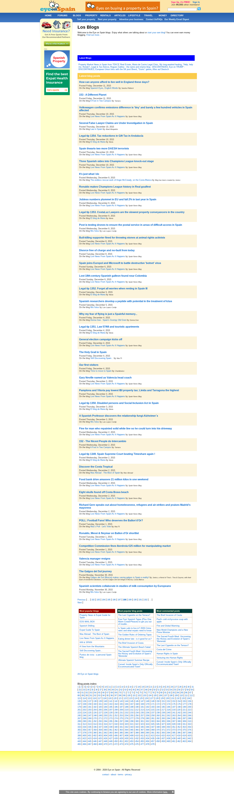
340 (116, 727)
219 (173, 710)
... (88, 599)
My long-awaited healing (171, 64)
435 (152, 738)
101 (134, 695)
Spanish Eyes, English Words (104, 88)
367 (142, 730)
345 (142, 727)
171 (152, 704)
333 (79, 727)
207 (110, 710)
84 (178, 692)
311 (79, 724)
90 (87, 695)
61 (83, 692)
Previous (82, 599)
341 (121, 727)
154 (179, 701)
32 (80, 690)
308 (179, 721)
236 (147, 712)
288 (189, 718)
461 (173, 741)
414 (158, 735)
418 (179, 735)
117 (99, 698)
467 (89, 744)
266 (189, 715)
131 (172, 698)
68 (112, 692)
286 (179, 718)
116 (94, 698)
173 (163, 704)
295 (110, 721)
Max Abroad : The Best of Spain (105, 473)
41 (117, 690)
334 (84, 727)
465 (79, 744)
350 (168, 727)
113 (79, 698)
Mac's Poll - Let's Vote (100, 526)
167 (131, 704)
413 (152, 735)
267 (79, 718)
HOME (48, 15)
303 (152, 721)
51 (158, 690)
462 (179, 741)
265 (184, 715)
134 (188, 698)
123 (130, 698)
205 (100, 710)
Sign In (196, 2)
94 (103, 695)
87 (190, 692)
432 (137, 738)
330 (179, 724)
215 (152, 710)
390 (147, 732)
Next (80, 602)
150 (158, 701)
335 (89, 727)
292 (95, 721)
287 (184, 718)
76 (145, 692)
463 (184, 741)
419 (184, 735)
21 (151, 687)
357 (89, 730)
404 (105, 735)
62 (87, 692)
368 (147, 730)
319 (121, 724)
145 (131, 701)
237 (152, 712)
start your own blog (156, 32)
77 (149, 692)
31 (192, 687)
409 (131, 735)
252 (116, 715)
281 (152, 718)
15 (126, 687)
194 (158, 707)
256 (137, 715)
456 (147, 741)
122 (125, 698)
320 (126, 724)
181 (89, 707)
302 (147, 721)
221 (184, 710)
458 (158, 741)
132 (178, 698)
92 (95, 695)
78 (153, 692)
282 (158, 718)
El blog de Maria (97, 142)
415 (163, 735)
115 (89, 698)
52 (163, 690)
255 (131, 715)
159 (89, 704)
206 (105, 710)
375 (184, 730)
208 (116, 710)
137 (89, 701)
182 (93, 599)
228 (105, 712)
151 (163, 701)
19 (143, 687)
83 (174, 692)
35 (92, 690)
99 (124, 695)
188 (124, 599)
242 (179, 712)
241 (173, 712)
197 (173, 707)
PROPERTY (91, 15)
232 (126, 712)
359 (100, 730)
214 (147, 710)
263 (173, 715)
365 (131, 730)
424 (95, 738)
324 (147, 724)
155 (184, 701)
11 (110, 687)
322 (136, 724)
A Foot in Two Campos (100, 101)
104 (150, 695)
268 (84, 718)
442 (189, 738)
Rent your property (107, 19)
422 (84, 738)
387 (131, 732)
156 (189, 701)
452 (126, 741)
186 (114, 599)
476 (137, 744)
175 (173, 704)
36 (96, 690)
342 (126, 727)
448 (105, 741)
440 (179, 738)
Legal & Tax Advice (100, 67)
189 (129, 599)
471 (110, 744)
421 (79, 738)
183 (98, 599)
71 (124, 692)
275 (121, 718)
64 (95, 692)
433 (142, 738)
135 (79, 701)
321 (131, 724)
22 (155, 687)
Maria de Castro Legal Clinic (145, 64)
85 (182, 692)
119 (109, 698)
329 (173, 724)
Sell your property (86, 19)
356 (84, 730)
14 (122, 687)
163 (110, 704)
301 (142, 721)
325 (152, 724)
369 (152, 730)
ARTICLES (119, 15)
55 (175, 690)
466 (84, 744)
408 (126, 735)
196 (168, 707)
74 (136, 692)
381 (100, 732)
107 (165, 695)
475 (131, 744)
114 (84, 698)
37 (100, 690)
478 (147, 744)
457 (152, 741)
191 (140, 599)
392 (158, 732)
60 (79, 692)
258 (147, 715)
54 (171, 690)
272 (105, 718)
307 (173, 721)
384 (116, 732)
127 (151, 698)
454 (137, 741)
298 (126, 721)
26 (172, 687)
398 (189, 732)
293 (100, 721)
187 (119, 599)
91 (91, 695)
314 (94, 724)
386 (126, 732)
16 (130, 687)
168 (137, 704)
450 (116, 741)
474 (126, 744)
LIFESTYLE (134, 15)
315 (100, 724)
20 (147, 687)
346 (147, 727)
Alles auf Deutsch (160, 69)
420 (189, 735)
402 (95, 735)
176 (179, 704)
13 (118, 687)
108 (171, 695)
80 (161, 692)
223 (79, 712)
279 (142, 718)
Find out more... (93, 35)
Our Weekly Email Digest (176, 19)
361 (110, 730)
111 (186, 695)
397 (184, 732)
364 (126, 730)
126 (146, 698)
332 (189, 724)
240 (168, 712)
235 (142, 712)
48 (146, 690)
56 (179, 690)
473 (121, 744)
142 (116, 701)
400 (84, 735)
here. (165, 792)
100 (129, 695)
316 (105, 724)
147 (142, 701)
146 (137, 701)
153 (173, 701)
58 (187, 690)
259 (152, 715)
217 (163, 710)
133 (183, 698)
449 (110, 741)
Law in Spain (96, 129)
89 (83, 695)
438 (168, 738)
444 (84, 741)
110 (181, 695)
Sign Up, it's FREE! (180, 2)
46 (138, 690)
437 (163, 738)
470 (105, 744)
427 (110, 738)
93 (99, 695)
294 (105, 721)
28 (180, 687)
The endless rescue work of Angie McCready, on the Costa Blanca (121, 180)
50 (154, 690)
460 (168, 741)
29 (184, 687)
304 (158, 721)
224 (84, 712)
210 (126, 710)
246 (84, 715)
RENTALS (105, 15)
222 (189, 710)
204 (95, 710)
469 (100, 744)
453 (131, 741)
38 (105, 690)
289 (79, 721)
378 (84, 732)
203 (89, 710)
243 (184, 712)
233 (131, 712)
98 (120, 695)
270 (95, 718)
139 (100, 701)
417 (173, 735)
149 (152, 701)
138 (95, 701)
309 (184, 721)
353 (184, 727)
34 (88, 690)
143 (121, 701)
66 (103, 692)
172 (158, 704)
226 (95, 712)
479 (152, 744)
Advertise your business (131, 19)
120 (115, 698)
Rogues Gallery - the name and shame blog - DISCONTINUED (139, 67)
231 (121, 712)
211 (131, 710)
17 (135, 687)
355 (79, 730)
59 (192, 690)
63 (91, 692)
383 (110, 732)
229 (110, 712)
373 (173, 730)
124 (136, 698)
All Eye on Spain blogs (88, 674)
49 (150, 690)
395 (173, 732)
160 (95, 704)
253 (121, 715)
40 (113, 690)
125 (141, 698)
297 (121, 721)
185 (108, 599)
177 (184, 704)
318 (115, 724)
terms (120, 774)
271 (100, 718)
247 (89, 715)
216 (158, 710)
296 (116, 721)
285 (173, 718)
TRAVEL (148, 15)
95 (107, 695)
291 (89, 721)
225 (89, 712)
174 (168, 704)
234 (137, 712)
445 (89, 741)
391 (152, 732)
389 (142, 732)
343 (131, 727)
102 (139, 695)
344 (137, 727)
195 (163, 707)
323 (142, 724)
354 (189, 727)
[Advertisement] (135, 46)
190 (135, 599)
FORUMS (62, 15)
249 (100, 715)
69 (116, 692)
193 (152, 707)
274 (116, 718)
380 (95, 732)
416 (168, 735)
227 (100, 712)
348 (158, 727)
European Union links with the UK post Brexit (116, 69)
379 (89, 732)
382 (105, 732)
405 (110, 735)
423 (89, 738)
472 (116, 744)
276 (126, 718)
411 (142, 735)
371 (163, 730)
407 (121, 735)
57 (183, 690)
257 (142, 715)
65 (99, 692)
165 (121, 704)
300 (137, 721)
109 (176, 695)
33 (84, 690)
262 (168, 715)
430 (126, 738)
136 (84, 701)
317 (110, 724)
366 (137, 730)
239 (163, 712)
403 (100, 735)
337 (100, 727)
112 (191, 695)
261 (163, 715)
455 (142, 741)
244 (189, 712)
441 (184, 738)
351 (173, 727)
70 (120, 692)
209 (121, 710)
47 (142, 690)
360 (105, 730)
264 (179, 715)
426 (105, 738)
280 (147, 718)
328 (168, 724)
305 (163, 721)
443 (79, 741)
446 (95, 741)
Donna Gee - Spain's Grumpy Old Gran (108, 320)
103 (144, 695)
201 (79, 710)
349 (163, 727)
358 (95, 730)
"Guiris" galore (144, 69)
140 (105, 701)
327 (163, 724)
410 (137, 735)
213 (142, 710)
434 (147, 738)
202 (84, 710)
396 (179, 732)
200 (189, 707)
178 (189, 704)
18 (139, 687)
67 (107, 692)
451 (121, 741)
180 (84, 707)
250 (105, 715)
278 (137, 718)
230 (116, 712)
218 (168, 710)
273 (110, 718)
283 (163, 718)
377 (79, 732)
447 (100, 741)
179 (79, 707)
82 (170, 692)
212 (136, 710)
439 (173, 738)
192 (145, 599)
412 (147, 735)
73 (132, 692)
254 (126, 715)
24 (164, 687)
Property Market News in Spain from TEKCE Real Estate (104, 64)
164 (116, 704)
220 (179, 710)
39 (109, 690)
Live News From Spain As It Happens (107, 116)
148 (147, 701)
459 (163, 741)
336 (95, 727)
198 (179, 707)
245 (79, 715)
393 (163, 732)
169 (142, 704)
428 (116, 738)
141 (110, 701)
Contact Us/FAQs (154, 19)
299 (131, 721)
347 (152, 727)
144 (126, 701)
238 (158, 712)
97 (116, 695)
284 (168, 718)
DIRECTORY (177, 15)
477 (142, 744)
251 (110, 715)
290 (84, 721)
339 (110, 727)
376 (189, 730)
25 (168, 687)
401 (89, 735)
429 (121, 738)
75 (141, 692)
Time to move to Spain (100, 371)
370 (158, 730)
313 (89, 724)
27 (176, 687)
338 (105, 727)
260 (158, 715)
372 (168, 730)
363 (121, 730)
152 (168, 701)
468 (95, 744)
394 (168, 732)
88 (79, 695)
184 (103, 599)
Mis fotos (94, 231)
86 (186, 692)
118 (104, 698)
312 (84, 724)
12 (114, 687)
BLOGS (77, 15)
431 (131, 738)
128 (157, 698)
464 (189, 741)
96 (112, 695)
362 (116, 730)
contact (105, 774)
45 (134, 690)
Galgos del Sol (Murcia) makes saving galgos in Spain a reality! (119, 577)
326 (158, 724)
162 (105, 704)
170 (147, 704)
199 (184, 707)
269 (89, 718)
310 (189, 721)
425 (100, 738)
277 (131, 718)
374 (179, 730)
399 (79, 735)
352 (179, 727)
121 (120, 698)
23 (159, 687)
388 (137, 732)
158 (84, 704)
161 (100, 704)
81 (165, 692)
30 (188, 687)
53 (167, 690)
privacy (128, 774)
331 (184, 724)
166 (126, 704)
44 (129, 690)
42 (121, 690)
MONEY (163, 15)
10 (106, 687)
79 (157, 692)
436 (158, 738)
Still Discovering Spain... (101, 358)
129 (162, 698)
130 (167, 698)
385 (121, 732)
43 (125, 690)
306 (168, 721)
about (113, 774)
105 (155, 695)
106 (160, 695)
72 (128, 692)
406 (116, 735)
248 (95, 715)
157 (79, 704)
